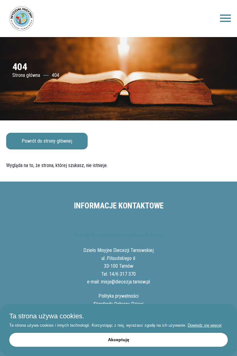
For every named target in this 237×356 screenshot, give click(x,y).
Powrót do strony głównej (47, 141)
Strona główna (26, 75)
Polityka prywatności (118, 296)
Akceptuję (118, 339)
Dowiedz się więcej (205, 325)
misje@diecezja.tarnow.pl (125, 282)
